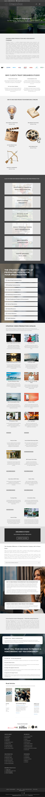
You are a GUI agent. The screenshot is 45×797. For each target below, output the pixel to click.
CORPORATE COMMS (9, 758)
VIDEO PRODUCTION (28, 735)
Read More (18, 714)
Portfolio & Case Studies (20, 706)
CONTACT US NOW (22, 538)
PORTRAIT (26, 761)
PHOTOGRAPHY (27, 737)
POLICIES (35, 789)
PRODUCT (26, 760)
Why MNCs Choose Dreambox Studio (38, 704)
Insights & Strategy (37, 706)
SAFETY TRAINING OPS (9, 761)
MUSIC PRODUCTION (28, 746)
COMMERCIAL (27, 757)
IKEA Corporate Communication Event (21, 704)
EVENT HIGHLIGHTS (9, 760)
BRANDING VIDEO (8, 757)
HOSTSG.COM (30, 795)
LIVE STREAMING (28, 740)
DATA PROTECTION (27, 789)
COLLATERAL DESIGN (28, 743)
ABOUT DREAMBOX (10, 789)
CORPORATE (27, 755)
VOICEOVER (27, 749)
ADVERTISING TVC (8, 755)
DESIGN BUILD (27, 741)
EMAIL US (19, 789)
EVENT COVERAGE (28, 758)
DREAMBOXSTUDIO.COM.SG (16, 795)
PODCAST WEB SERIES (9, 763)
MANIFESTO (22, 790)
